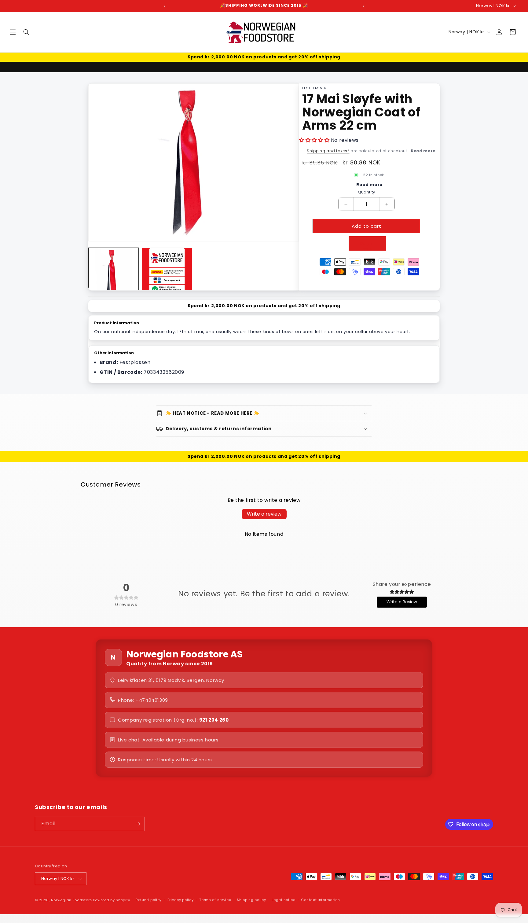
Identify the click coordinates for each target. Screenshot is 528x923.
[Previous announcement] (164, 6)
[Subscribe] (138, 824)
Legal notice (283, 900)
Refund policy (149, 900)
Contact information (320, 900)
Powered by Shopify (111, 900)
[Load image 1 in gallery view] (113, 273)
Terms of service (215, 900)
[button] (13, 32)
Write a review (264, 513)
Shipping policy (251, 900)
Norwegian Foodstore (71, 900)
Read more (423, 150)
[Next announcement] (363, 6)
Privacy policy (180, 900)
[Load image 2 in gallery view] (167, 273)
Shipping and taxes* (328, 150)
